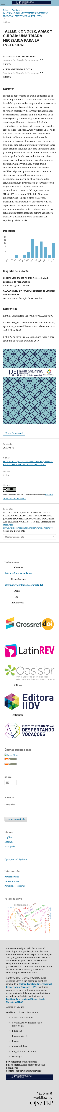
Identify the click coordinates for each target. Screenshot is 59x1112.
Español (9, 841)
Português (10, 846)
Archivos (16, 10)
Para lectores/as (12, 876)
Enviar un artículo (16, 819)
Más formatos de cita (14, 536)
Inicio (5, 10)
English (8, 837)
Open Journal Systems (16, 859)
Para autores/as (12, 881)
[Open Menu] (3, 3)
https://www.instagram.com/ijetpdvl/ (24, 584)
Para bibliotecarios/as (15, 885)
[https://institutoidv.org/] (29, 737)
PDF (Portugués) (15, 433)
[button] (10, 782)
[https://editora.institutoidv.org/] (29, 709)
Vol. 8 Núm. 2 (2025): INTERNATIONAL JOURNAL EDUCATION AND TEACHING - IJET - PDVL (25, 14)
